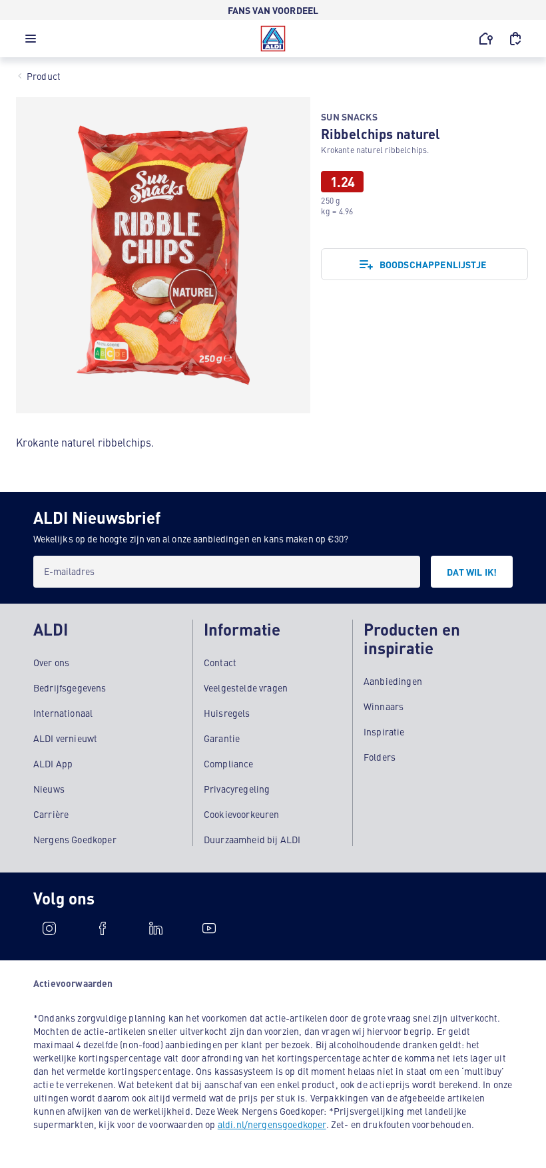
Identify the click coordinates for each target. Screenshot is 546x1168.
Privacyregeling (237, 788)
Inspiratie (384, 731)
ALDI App (53, 763)
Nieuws (49, 788)
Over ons (51, 662)
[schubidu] (103, 928)
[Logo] (273, 38)
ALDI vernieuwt (65, 738)
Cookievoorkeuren (242, 814)
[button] (31, 42)
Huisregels (227, 712)
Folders (380, 756)
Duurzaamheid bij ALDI (252, 839)
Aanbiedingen (393, 680)
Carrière (51, 814)
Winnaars (384, 706)
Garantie (222, 738)
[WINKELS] (486, 39)
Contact (220, 662)
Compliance (229, 763)
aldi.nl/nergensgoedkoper (272, 1124)
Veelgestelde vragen (246, 687)
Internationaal (63, 712)
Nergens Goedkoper (75, 839)
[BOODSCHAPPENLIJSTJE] (515, 39)
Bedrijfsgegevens (70, 687)
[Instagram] (49, 928)
